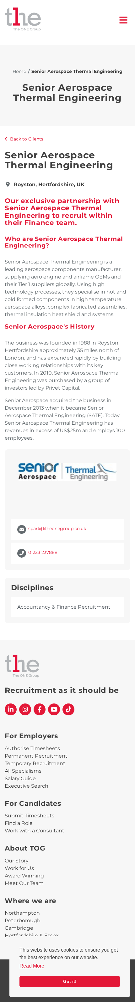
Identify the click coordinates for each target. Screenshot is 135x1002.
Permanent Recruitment (36, 756)
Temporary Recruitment (35, 763)
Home (19, 71)
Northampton (22, 913)
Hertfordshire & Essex (32, 935)
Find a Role (19, 823)
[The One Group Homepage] (62, 20)
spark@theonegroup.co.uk (57, 528)
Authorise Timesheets (32, 748)
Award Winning (24, 876)
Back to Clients (26, 139)
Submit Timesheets (29, 816)
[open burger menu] (123, 20)
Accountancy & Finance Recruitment (64, 607)
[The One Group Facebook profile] (40, 709)
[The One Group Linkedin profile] (11, 709)
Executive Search (26, 786)
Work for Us (19, 868)
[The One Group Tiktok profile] (68, 709)
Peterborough (22, 920)
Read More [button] (31, 966)
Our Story (17, 861)
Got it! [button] (70, 981)
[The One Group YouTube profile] (54, 709)
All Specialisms (23, 771)
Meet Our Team (24, 883)
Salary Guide (20, 778)
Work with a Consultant (34, 831)
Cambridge (19, 928)
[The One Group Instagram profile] (25, 709)
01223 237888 (42, 552)
